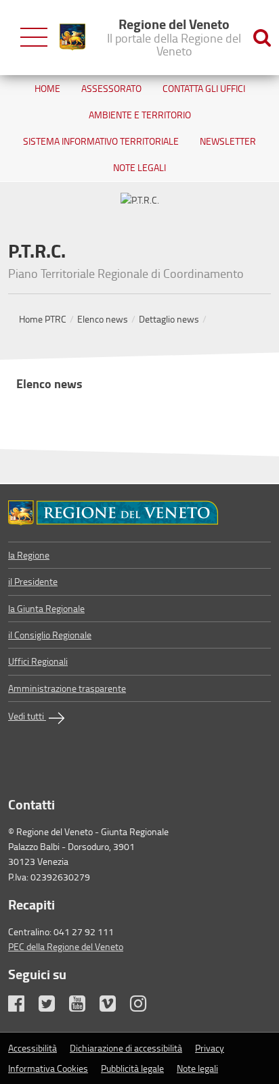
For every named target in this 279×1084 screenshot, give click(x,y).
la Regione (28, 554)
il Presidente (33, 581)
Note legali (139, 167)
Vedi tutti (27, 715)
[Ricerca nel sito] (262, 37)
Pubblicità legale (132, 1068)
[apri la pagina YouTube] (83, 1006)
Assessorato (111, 88)
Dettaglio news (169, 318)
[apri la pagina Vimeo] (114, 1006)
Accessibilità (32, 1047)
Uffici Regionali (38, 661)
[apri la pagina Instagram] (144, 1006)
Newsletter (228, 141)
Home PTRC (42, 318)
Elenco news (102, 318)
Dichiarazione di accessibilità (126, 1047)
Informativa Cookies (48, 1068)
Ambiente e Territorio (140, 114)
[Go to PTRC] (139, 513)
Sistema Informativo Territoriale (101, 141)
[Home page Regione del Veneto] (72, 37)
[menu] (34, 37)
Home (47, 88)
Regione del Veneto (174, 36)
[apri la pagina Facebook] (22, 1006)
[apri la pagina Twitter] (53, 1006)
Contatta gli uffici (204, 88)
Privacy (209, 1047)
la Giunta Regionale (46, 608)
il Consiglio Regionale (49, 634)
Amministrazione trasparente (67, 688)
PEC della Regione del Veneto (65, 946)
